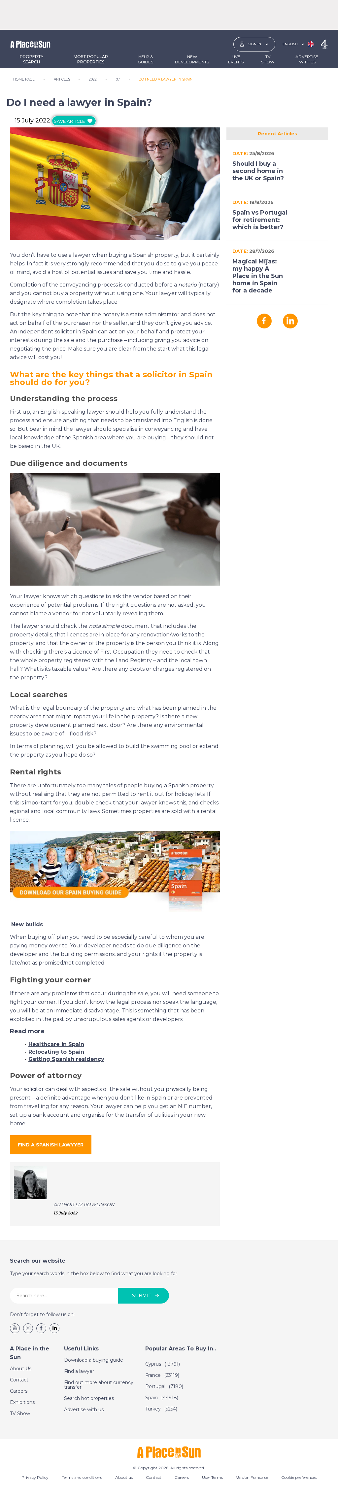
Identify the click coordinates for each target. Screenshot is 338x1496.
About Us (20, 1369)
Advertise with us (84, 1409)
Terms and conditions (82, 1477)
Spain (161, 1398)
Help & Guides (145, 59)
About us (124, 1477)
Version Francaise (252, 1477)
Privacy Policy (35, 1477)
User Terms (212, 1477)
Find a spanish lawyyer (51, 1145)
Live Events (236, 59)
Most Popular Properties (91, 59)
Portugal (164, 1386)
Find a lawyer (79, 1371)
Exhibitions (22, 1402)
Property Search (31, 59)
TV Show (267, 59)
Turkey (161, 1409)
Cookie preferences (299, 1477)
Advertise (306, 59)
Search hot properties (89, 1398)
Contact (19, 1380)
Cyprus (162, 1364)
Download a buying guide (93, 1360)
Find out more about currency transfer (98, 1384)
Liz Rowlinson (94, 1204)
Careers (18, 1391)
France (162, 1375)
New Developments (192, 59)
